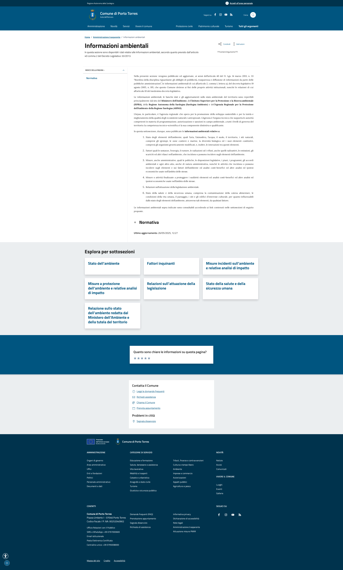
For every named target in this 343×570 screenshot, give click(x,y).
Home (87, 37)
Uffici (89, 469)
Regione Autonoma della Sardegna (100, 3)
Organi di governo (95, 460)
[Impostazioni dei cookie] (7, 563)
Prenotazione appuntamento (143, 518)
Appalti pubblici (180, 482)
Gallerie (219, 493)
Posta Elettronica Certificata (100, 540)
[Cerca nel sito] (253, 15)
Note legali (178, 522)
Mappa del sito (93, 560)
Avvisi (219, 464)
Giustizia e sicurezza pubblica (143, 490)
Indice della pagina (94, 70)
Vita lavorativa (136, 469)
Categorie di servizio (141, 452)
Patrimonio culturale (208, 26)
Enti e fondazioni (94, 473)
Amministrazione (96, 452)
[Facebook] (214, 15)
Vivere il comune (225, 476)
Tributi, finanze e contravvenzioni (188, 460)
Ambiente (177, 469)
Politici (90, 477)
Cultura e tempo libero (183, 464)
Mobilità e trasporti (138, 473)
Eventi (219, 489)
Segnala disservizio (138, 522)
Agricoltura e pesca (182, 486)
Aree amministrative (96, 464)
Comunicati (221, 469)
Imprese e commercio (182, 473)
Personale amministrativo (98, 482)
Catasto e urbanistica (139, 477)
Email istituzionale (95, 536)
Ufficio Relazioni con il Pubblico (101, 527)
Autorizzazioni (179, 477)
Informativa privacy (182, 514)
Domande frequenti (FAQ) (141, 514)
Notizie (219, 460)
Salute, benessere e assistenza (144, 464)
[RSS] (230, 15)
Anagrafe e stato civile (140, 482)
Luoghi (219, 484)
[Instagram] (219, 15)
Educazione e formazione (141, 460)
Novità (219, 452)
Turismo (229, 26)
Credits (107, 560)
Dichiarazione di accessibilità (186, 518)
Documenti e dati (94, 486)
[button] (5, 556)
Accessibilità (119, 560)
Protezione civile (184, 26)
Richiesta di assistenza (140, 527)
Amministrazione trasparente (106, 37)
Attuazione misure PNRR (184, 531)
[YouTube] (225, 15)
